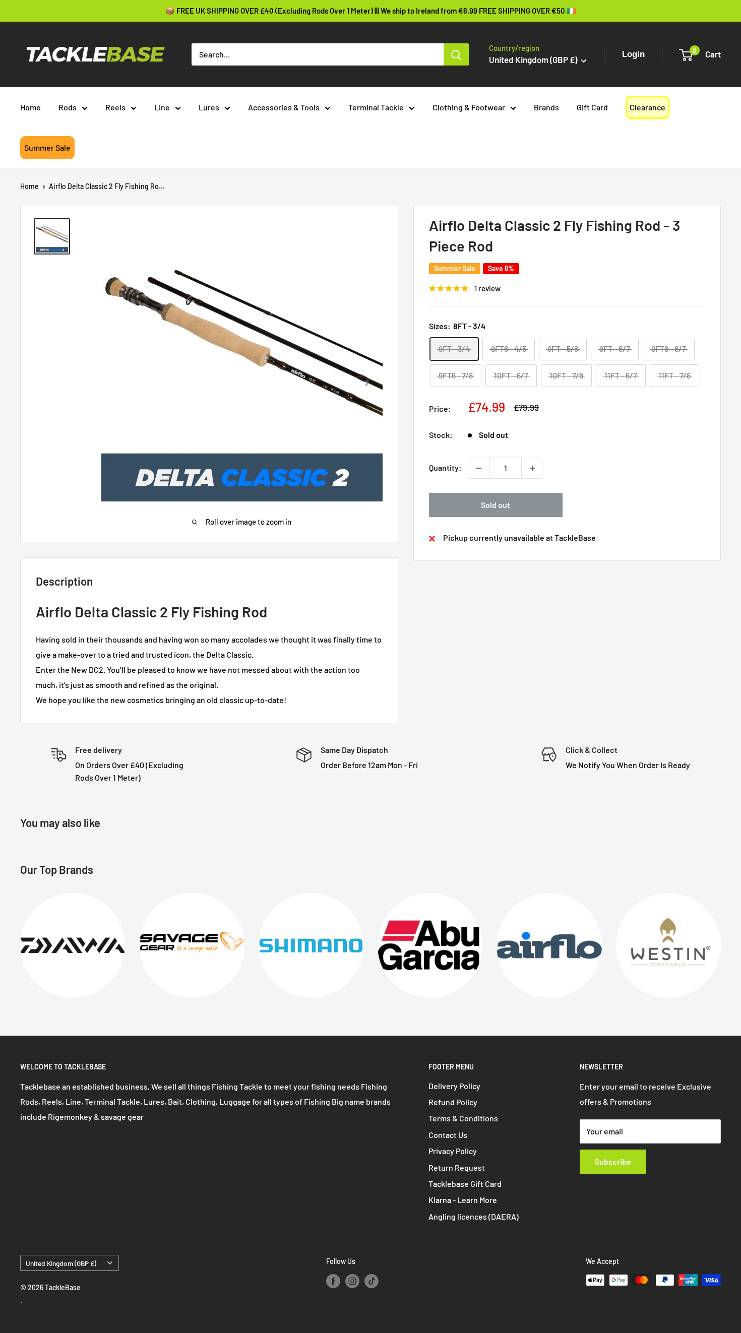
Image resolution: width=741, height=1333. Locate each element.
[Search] (456, 54)
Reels (115, 107)
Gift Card (592, 107)
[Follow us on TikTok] (371, 1281)
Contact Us (447, 1134)
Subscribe (613, 1161)
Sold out (495, 505)
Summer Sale (47, 147)
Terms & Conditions (463, 1118)
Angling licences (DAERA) (473, 1216)
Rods (67, 107)
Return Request (456, 1167)
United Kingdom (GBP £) (61, 1263)
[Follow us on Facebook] (333, 1281)
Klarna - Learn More (462, 1199)
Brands (546, 107)
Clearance (647, 107)
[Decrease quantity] (478, 468)
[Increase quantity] (532, 468)
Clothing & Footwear (469, 107)
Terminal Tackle (376, 107)
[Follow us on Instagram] (352, 1281)
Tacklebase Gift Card (465, 1183)
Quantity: (445, 468)
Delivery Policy (454, 1086)
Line (162, 107)
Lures (209, 107)
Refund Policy (452, 1102)
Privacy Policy (452, 1151)
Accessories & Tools (284, 107)
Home (30, 107)
